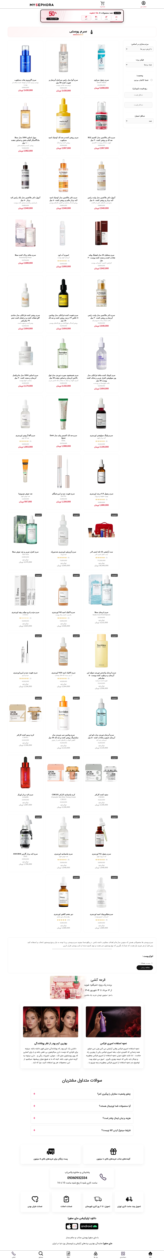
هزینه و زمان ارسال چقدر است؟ (117, 1118)
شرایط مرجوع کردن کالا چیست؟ (116, 1130)
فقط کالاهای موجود (141, 80)
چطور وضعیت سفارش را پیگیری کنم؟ (114, 1094)
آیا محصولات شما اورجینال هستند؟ (115, 1106)
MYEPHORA (42, 5)
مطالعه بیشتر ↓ (145, 967)
